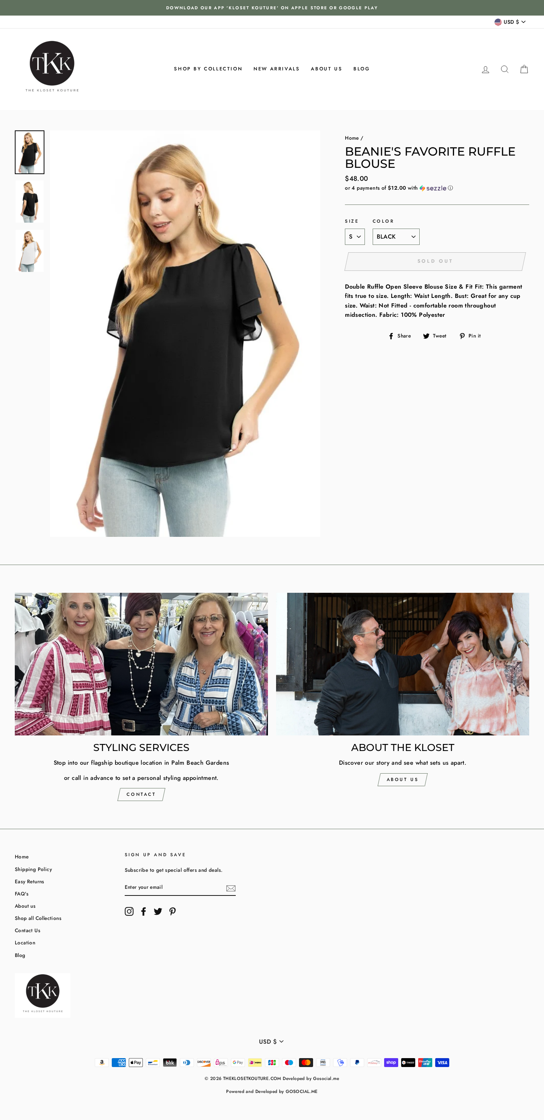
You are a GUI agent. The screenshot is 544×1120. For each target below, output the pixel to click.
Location (25, 942)
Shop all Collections (38, 918)
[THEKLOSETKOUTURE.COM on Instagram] (129, 911)
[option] (272, 8)
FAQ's (21, 893)
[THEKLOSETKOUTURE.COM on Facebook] (143, 911)
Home (352, 138)
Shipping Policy (33, 869)
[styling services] (141, 664)
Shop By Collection (208, 68)
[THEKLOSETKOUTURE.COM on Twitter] (158, 911)
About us (326, 68)
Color (383, 221)
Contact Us (27, 930)
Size (352, 221)
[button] (437, 188)
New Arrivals (276, 68)
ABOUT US (403, 779)
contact (141, 794)
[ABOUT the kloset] (402, 664)
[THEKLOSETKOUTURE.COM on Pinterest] (172, 911)
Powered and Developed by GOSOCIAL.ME (272, 1091)
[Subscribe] (231, 888)
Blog (361, 68)
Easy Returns (29, 881)
